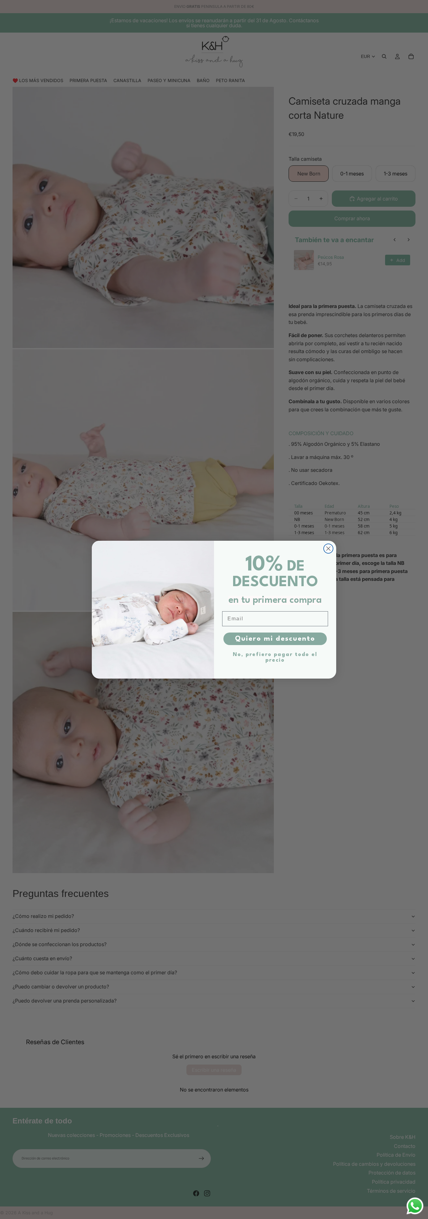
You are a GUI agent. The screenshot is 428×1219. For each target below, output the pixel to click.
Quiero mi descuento (275, 638)
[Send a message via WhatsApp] (415, 1206)
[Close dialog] (328, 548)
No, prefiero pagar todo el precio (275, 657)
